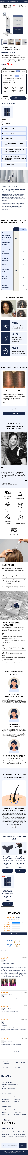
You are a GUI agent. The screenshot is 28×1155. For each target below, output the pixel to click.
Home (3, 1097)
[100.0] (10, 943)
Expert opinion (5, 1110)
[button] (17, 6)
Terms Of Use (17, 1101)
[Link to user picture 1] (4, 982)
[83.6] (17, 943)
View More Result (14, 413)
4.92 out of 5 (18, 917)
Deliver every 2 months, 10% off (14, 89)
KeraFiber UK (10, 1151)
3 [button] (14, 1051)
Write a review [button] (14, 934)
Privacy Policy (5, 1101)
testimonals (17, 1110)
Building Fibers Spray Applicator (20, 857)
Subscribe (22, 1145)
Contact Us (17, 1099)
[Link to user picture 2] (12, 982)
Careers (3, 1112)
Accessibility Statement (20, 1114)
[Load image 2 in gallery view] (11, 42)
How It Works (5, 1099)
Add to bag (18, 98)
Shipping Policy (5, 1114)
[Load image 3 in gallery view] (18, 42)
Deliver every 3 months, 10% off (21, 89)
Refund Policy (18, 1112)
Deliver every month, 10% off (6, 89)
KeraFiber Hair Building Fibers (7, 890)
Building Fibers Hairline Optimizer (7, 857)
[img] (4, 958)
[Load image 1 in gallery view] (4, 42)
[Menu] (25, 6)
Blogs (15, 1097)
